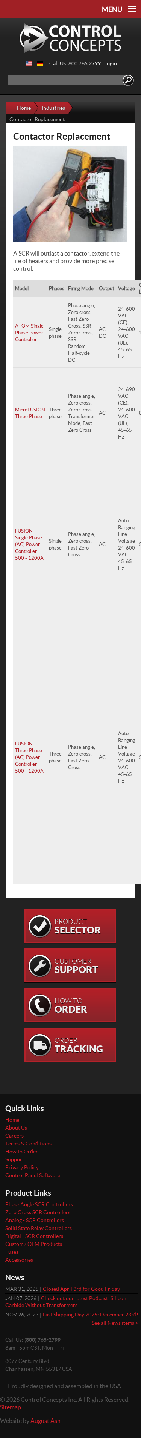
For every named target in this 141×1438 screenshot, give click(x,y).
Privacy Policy (22, 1167)
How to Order (21, 1151)
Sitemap (10, 1406)
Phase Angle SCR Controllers (39, 1204)
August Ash (45, 1420)
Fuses (11, 1252)
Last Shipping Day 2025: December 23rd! (90, 1314)
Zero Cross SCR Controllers (37, 1212)
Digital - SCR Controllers (34, 1236)
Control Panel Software (32, 1175)
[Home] (70, 38)
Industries (53, 108)
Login (110, 63)
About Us (16, 1127)
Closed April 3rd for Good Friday (81, 1289)
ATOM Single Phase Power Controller (29, 332)
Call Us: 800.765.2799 (75, 63)
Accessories (19, 1259)
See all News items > (115, 1322)
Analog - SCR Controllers (34, 1220)
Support (14, 1159)
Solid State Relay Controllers (38, 1228)
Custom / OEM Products (33, 1244)
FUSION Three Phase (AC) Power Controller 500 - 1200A (29, 757)
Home (24, 108)
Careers (14, 1135)
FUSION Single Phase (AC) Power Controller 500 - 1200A (29, 544)
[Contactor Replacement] (29, 63)
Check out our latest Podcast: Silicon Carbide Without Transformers (65, 1301)
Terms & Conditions (28, 1143)
